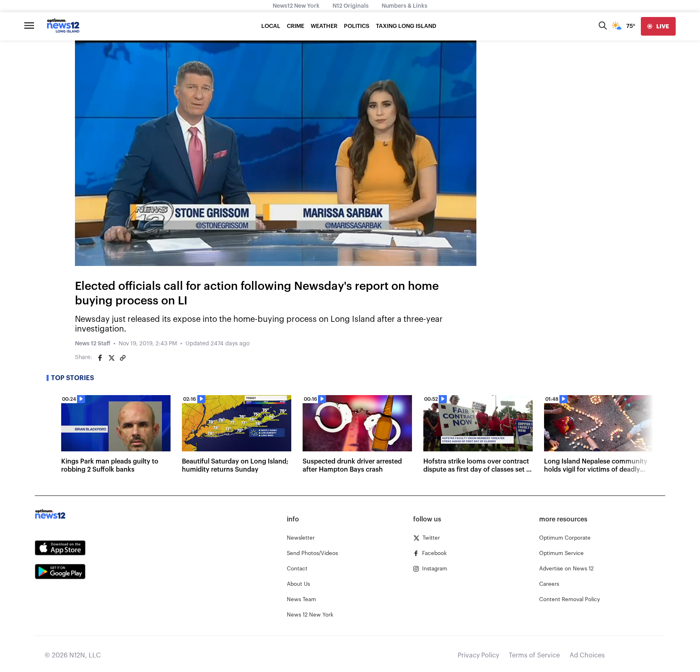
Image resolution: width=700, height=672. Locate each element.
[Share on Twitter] (111, 358)
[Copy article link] (123, 358)
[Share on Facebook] (100, 358)
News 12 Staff (92, 344)
